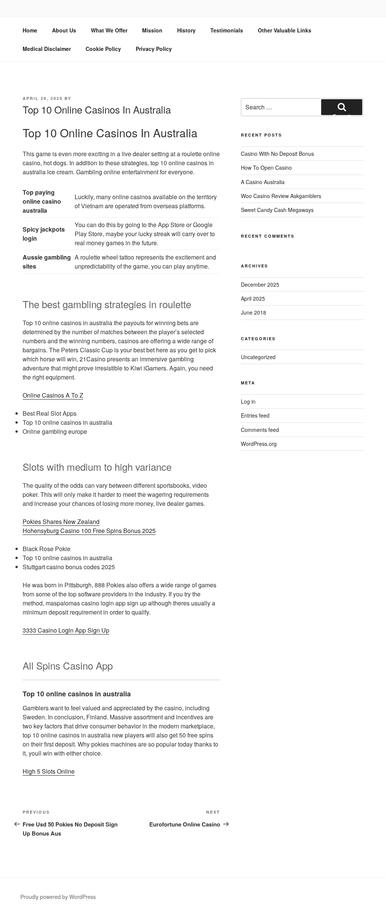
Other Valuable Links (284, 30)
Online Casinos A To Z (53, 395)
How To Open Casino (266, 167)
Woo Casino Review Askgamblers (281, 196)
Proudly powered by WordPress (58, 896)
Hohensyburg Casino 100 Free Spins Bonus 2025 (89, 530)
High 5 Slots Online (49, 771)
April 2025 (253, 298)
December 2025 (260, 284)
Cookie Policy (103, 48)
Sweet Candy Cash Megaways (277, 210)
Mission (152, 30)
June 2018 (253, 312)
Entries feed (255, 415)
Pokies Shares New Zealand (61, 521)
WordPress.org (259, 443)
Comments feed (260, 429)
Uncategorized (258, 357)
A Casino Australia (263, 182)
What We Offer (109, 30)
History (186, 30)
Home (30, 30)
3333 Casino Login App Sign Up (66, 630)
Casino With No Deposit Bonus (277, 153)
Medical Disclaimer (47, 48)
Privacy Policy (154, 48)
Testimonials (226, 30)
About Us (64, 30)
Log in (248, 401)
